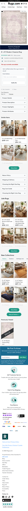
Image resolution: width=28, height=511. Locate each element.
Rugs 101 (4, 484)
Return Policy (5, 486)
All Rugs (3, 7)
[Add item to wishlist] (12, 121)
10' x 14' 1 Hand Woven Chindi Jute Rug (7, 221)
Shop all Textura (14, 314)
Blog (3, 458)
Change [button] (11, 94)
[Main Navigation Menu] (2, 3)
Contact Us (5, 476)
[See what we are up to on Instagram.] (6, 497)
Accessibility (5, 488)
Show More (14, 168)
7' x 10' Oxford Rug (7, 163)
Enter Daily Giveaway (8, 470)
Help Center (5, 482)
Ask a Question (6, 89)
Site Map (4, 462)
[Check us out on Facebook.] (3, 497)
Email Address (6, 73)
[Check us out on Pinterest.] (12, 497)
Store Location (6, 460)
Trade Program (6, 468)
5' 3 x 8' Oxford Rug (7, 138)
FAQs (3, 480)
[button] (13, 11)
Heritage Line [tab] (20, 258)
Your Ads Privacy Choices (9, 445)
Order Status (5, 478)
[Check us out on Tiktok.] (9, 497)
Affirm (4, 464)
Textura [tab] (4, 258)
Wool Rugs (19, 7)
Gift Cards (5, 456)
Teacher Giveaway (7, 472)
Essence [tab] (11, 258)
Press (3, 490)
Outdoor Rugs (11, 7)
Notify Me (14, 83)
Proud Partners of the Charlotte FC (11, 454)
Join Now (23, 357)
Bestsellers (5, 466)
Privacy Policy (4, 361)
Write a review (17, 55)
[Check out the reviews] (7, 505)
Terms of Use (6, 442)
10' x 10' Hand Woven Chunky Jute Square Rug (19, 221)
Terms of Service (19, 363)
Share (15, 89)
